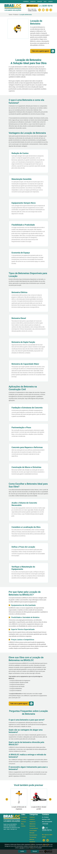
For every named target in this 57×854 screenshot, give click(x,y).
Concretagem (33, 828)
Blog (45, 1)
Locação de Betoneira (25, 14)
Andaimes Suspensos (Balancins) (32, 819)
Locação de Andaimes (15, 690)
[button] (18, 28)
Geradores (32, 839)
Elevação (32, 830)
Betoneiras (32, 824)
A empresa (26, 1)
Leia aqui (21, 847)
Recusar (35, 851)
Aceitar (22, 851)
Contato (50, 1)
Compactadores (34, 826)
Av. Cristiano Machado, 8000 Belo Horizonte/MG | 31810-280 (47, 818)
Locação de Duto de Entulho (16, 686)
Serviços (39, 1)
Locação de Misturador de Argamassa (19, 680)
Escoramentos (33, 833)
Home (10, 14)
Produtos (33, 1)
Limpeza (32, 842)
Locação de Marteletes (15, 688)
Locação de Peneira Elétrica (16, 684)
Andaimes (32, 815)
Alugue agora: (33, 5)
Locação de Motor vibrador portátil (18, 682)
